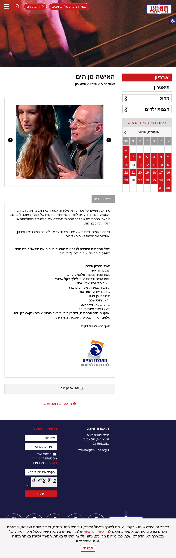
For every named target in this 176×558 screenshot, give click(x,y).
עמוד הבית (108, 84)
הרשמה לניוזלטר (44, 428)
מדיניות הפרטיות (96, 532)
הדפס (68, 403)
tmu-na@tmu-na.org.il (93, 450)
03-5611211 (101, 443)
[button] (6, 6)
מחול (164, 98)
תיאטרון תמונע (98, 428)
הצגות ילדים (157, 109)
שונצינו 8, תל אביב (96, 439)
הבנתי (88, 548)
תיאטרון (80, 84)
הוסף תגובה (50, 403)
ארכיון (93, 84)
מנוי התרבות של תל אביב (69, 6)
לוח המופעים (35, 6)
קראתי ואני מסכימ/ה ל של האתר (44, 458)
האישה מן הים (95, 76)
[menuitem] (147, 88)
